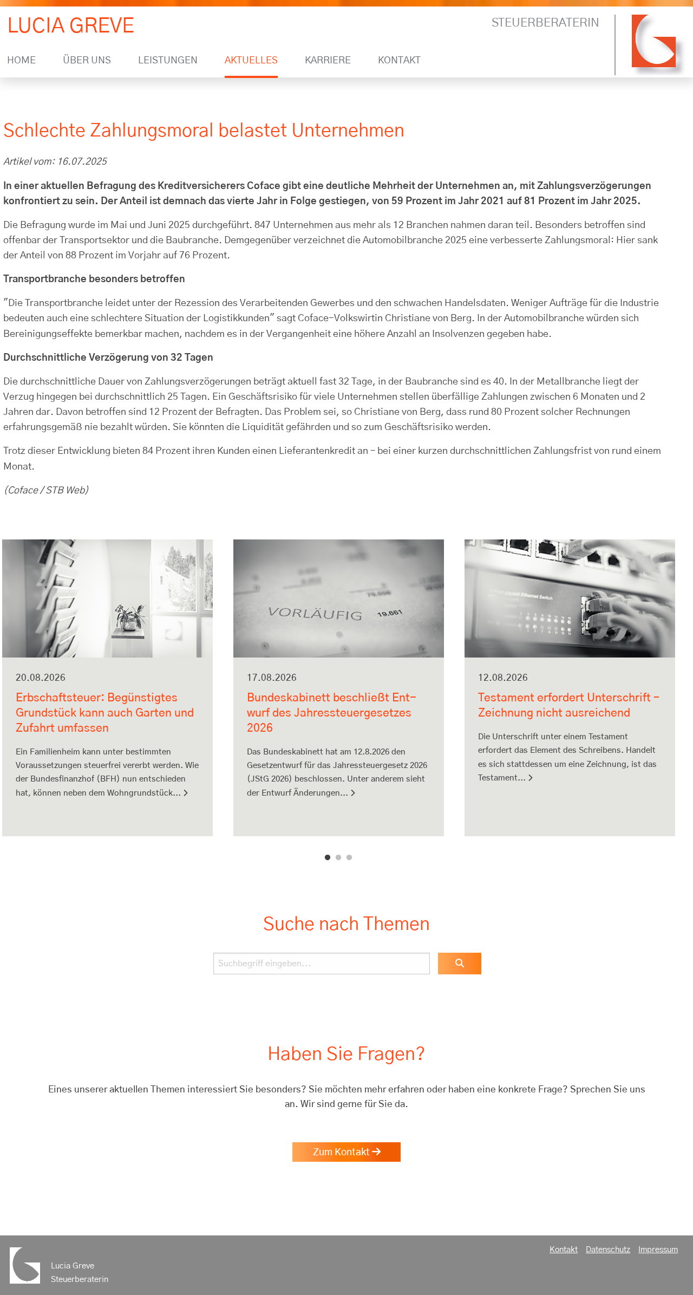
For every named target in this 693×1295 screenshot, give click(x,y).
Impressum (658, 1250)
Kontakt (399, 61)
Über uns (87, 61)
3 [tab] (349, 858)
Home (21, 61)
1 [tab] (327, 858)
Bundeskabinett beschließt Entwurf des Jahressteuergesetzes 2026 (331, 713)
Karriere (328, 61)
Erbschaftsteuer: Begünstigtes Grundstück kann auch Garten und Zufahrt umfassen (105, 713)
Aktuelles (251, 61)
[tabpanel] (107, 694)
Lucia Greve (70, 26)
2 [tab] (338, 858)
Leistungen (168, 61)
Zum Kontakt (342, 1152)
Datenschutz (608, 1250)
